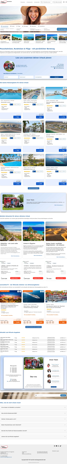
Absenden (57, 77)
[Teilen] (18, 88)
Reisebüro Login (55, 450)
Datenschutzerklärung (26, 453)
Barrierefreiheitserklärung (42, 452)
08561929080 (61, 65)
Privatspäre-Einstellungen (42, 451)
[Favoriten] (20, 88)
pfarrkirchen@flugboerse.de (58, 66)
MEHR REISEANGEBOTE (33, 188)
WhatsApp (61, 64)
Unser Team (53, 386)
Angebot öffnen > (15, 278)
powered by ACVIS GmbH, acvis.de (33, 462)
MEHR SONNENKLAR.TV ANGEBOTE (33, 327)
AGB (23, 452)
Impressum (24, 451)
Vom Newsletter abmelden (50, 397)
